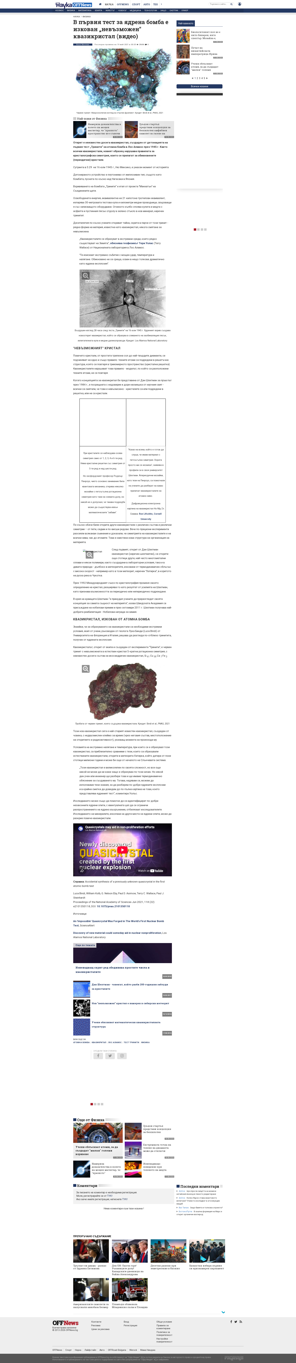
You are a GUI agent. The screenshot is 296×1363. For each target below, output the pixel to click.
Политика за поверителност (164, 1333)
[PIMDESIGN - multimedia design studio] (233, 1359)
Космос (60, 10)
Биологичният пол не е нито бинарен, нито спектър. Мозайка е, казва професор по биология (205, 38)
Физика (71, 10)
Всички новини (199, 86)
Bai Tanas (184, 1207)
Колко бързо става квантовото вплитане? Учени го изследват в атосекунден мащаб (198, 1201)
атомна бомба (81, 1042)
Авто (146, 4)
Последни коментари (199, 1186)
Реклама (95, 1325)
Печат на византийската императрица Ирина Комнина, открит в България (204, 54)
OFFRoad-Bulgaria (117, 1350)
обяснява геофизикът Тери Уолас (131, 243)
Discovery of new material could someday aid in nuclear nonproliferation (117, 932)
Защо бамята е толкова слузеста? (206, 1207)
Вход (126, 1321)
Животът (110, 10)
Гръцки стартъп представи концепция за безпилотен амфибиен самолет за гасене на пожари (155, 130)
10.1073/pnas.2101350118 (113, 906)
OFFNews (57, 1350)
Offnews (123, 4)
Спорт (136, 4)
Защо (163, 10)
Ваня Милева (82, 45)
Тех (155, 4)
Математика (84, 10)
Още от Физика (90, 1120)
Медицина (135, 10)
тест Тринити (131, 1042)
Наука (109, 4)
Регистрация (130, 1325)
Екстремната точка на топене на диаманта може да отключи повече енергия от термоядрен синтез (157, 1151)
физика (145, 1042)
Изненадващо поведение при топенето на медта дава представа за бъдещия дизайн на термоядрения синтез (156, 1171)
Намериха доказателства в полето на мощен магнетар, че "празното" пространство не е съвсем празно (104, 130)
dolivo (182, 1191)
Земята (98, 10)
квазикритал (99, 1042)
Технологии (150, 10)
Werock (133, 1350)
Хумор (184, 10)
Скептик (174, 10)
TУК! (110, 1195)
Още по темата (85, 945)
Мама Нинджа (147, 1350)
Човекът (122, 10)
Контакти (96, 1321)
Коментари (87, 1185)
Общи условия (164, 1321)
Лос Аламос (115, 1042)
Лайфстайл (90, 1350)
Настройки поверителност (164, 1340)
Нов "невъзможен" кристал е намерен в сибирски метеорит (130, 1003)
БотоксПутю (185, 1211)
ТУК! (125, 1199)
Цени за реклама (100, 1329)
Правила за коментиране (163, 1327)
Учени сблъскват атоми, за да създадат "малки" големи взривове (204, 68)
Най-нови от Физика (92, 118)
